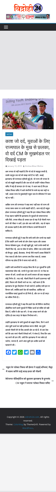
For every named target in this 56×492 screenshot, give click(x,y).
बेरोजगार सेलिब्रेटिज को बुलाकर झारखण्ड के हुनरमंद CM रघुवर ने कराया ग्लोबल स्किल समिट (28, 381)
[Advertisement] (28, 60)
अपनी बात (9, 134)
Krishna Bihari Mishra (34, 166)
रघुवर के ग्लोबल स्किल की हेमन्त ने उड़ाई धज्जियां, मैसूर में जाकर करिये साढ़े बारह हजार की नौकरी (29, 369)
